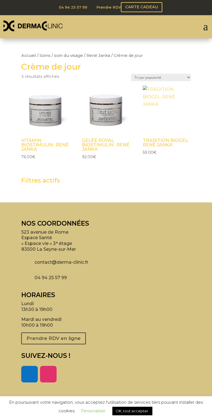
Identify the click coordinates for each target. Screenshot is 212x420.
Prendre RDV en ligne (53, 338)
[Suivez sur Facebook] (29, 374)
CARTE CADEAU (141, 6)
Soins (45, 55)
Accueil (28, 55)
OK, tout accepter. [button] (132, 411)
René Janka (98, 55)
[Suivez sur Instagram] (48, 374)
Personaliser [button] (93, 410)
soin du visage (68, 55)
